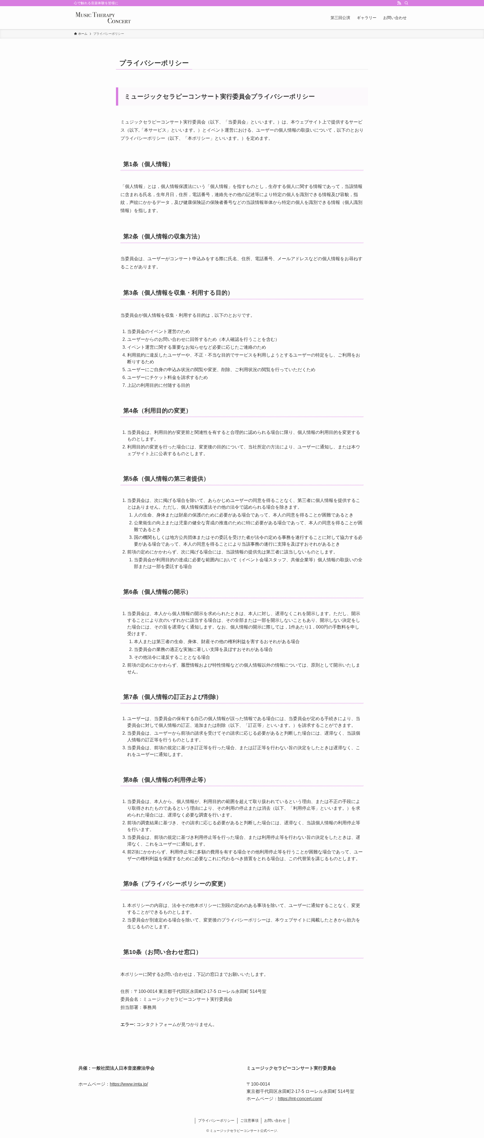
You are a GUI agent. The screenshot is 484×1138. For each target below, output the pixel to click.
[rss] (399, 3)
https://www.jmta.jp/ (129, 1084)
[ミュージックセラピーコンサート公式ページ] (103, 18)
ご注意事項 (249, 1120)
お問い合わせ (275, 1120)
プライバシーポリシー (216, 1120)
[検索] (406, 3)
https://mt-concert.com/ (300, 1098)
